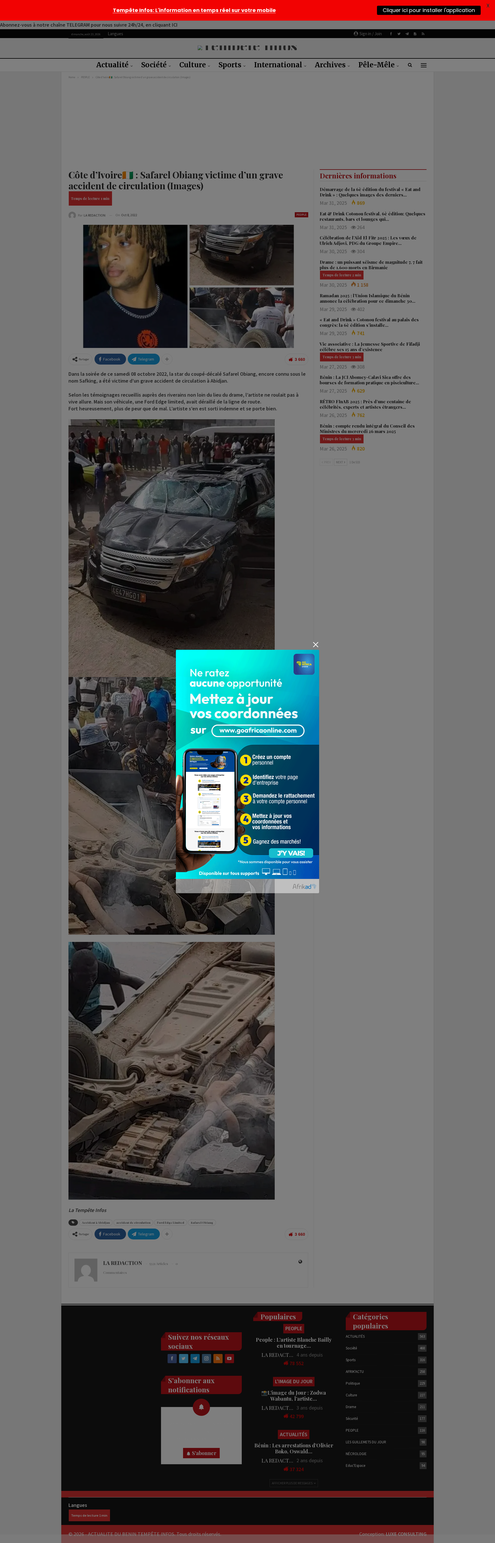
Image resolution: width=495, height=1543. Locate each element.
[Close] (315, 644)
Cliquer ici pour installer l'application (429, 10)
